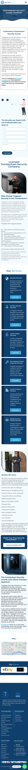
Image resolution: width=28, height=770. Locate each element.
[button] (25, 2)
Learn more (15, 297)
